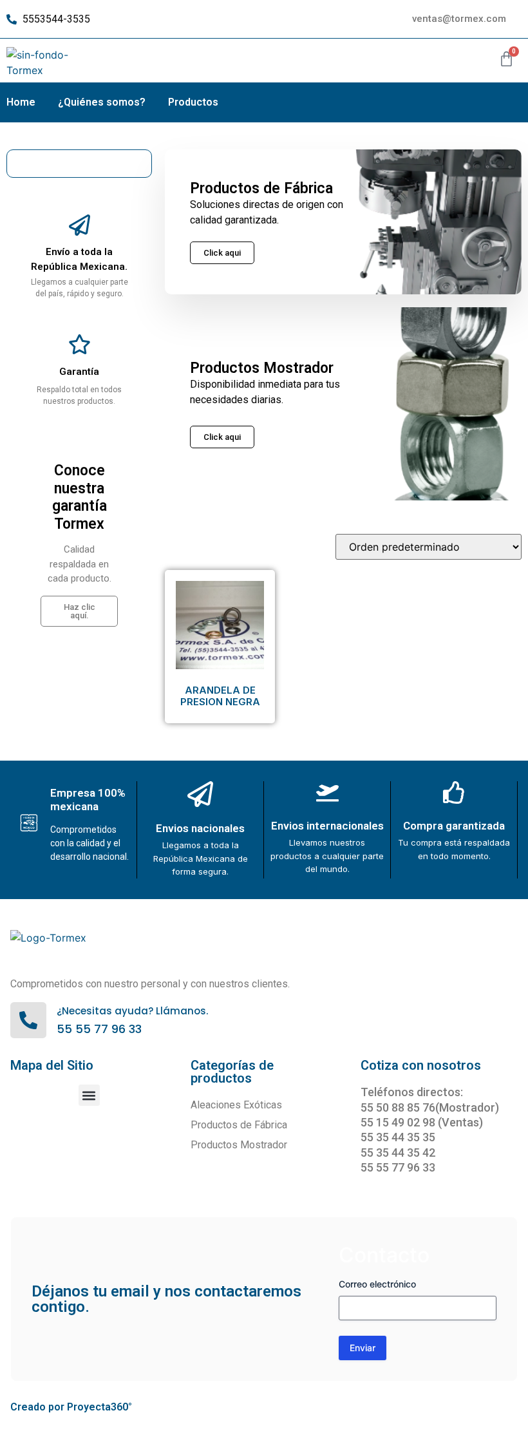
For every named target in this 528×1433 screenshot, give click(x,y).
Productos (193, 102)
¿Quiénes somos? (102, 102)
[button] (89, 1095)
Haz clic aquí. (79, 611)
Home (20, 102)
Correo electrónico (377, 1283)
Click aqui (222, 437)
